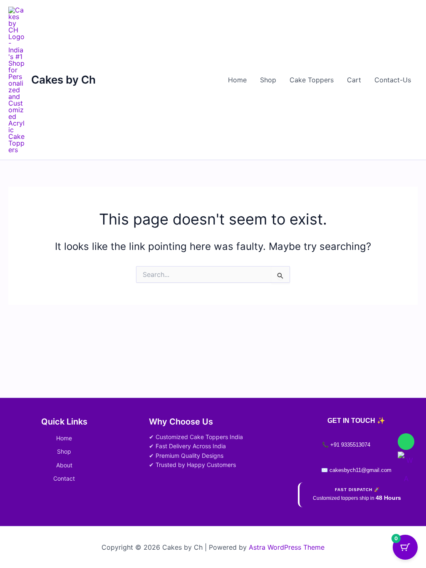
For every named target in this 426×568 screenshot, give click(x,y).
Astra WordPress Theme (286, 547)
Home (237, 80)
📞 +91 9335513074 (346, 445)
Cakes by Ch (63, 79)
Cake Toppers (312, 80)
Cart (354, 80)
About (64, 465)
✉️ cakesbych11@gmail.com (356, 470)
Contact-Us (392, 80)
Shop (268, 80)
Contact (64, 478)
